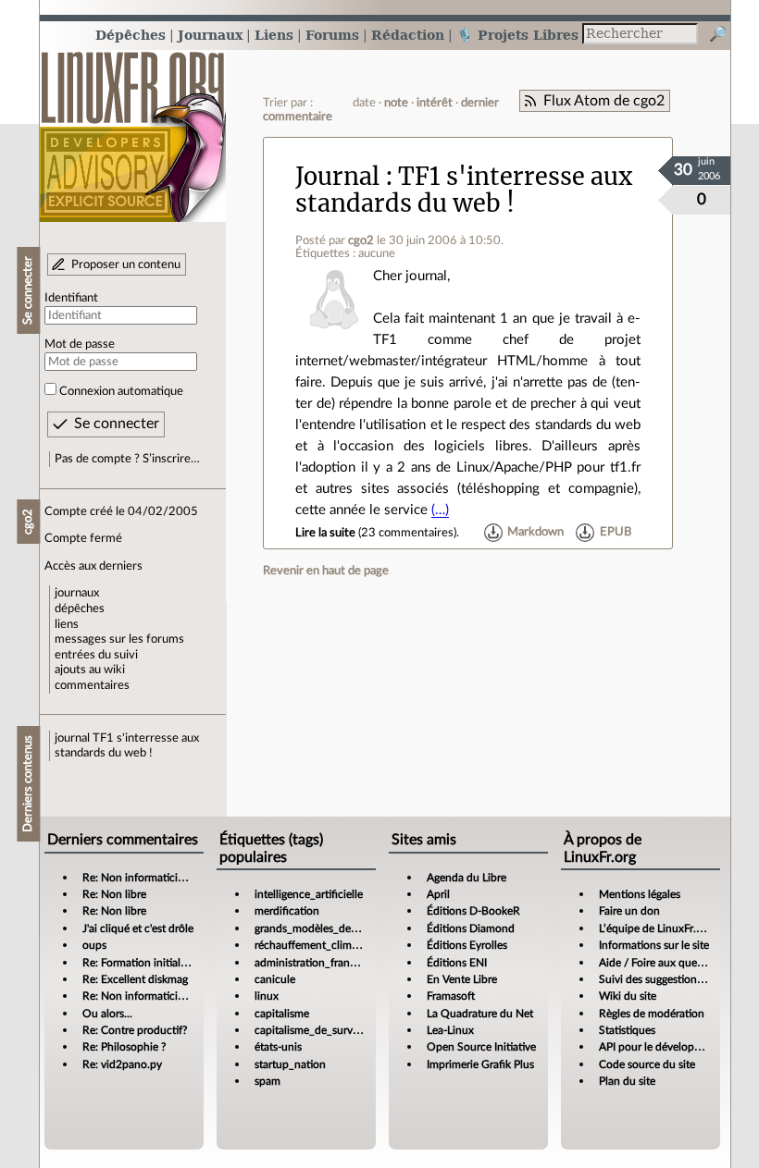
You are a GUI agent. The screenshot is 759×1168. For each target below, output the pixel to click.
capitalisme (282, 1013)
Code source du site (647, 1064)
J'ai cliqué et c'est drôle (137, 928)
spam (267, 1081)
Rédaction (407, 35)
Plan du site (627, 1081)
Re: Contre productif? (134, 1030)
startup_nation (290, 1064)
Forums (332, 35)
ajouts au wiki (90, 669)
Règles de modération (651, 1013)
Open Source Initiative (481, 1046)
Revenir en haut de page (326, 570)
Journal (337, 176)
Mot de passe (79, 344)
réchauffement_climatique (318, 945)
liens (67, 624)
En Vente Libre (462, 979)
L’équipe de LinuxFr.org (655, 928)
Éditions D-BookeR (473, 910)
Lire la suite (325, 532)
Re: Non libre (114, 894)
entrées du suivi (96, 654)
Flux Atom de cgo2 (604, 100)
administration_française (314, 962)
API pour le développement (665, 1046)
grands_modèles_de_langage (324, 928)
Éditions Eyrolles (467, 945)
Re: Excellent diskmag (135, 979)
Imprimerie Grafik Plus (480, 1064)
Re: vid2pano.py (122, 1064)
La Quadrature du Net (480, 1013)
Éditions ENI (457, 962)
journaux (77, 592)
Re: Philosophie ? (124, 1046)
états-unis (278, 1046)
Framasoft (451, 996)
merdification (287, 910)
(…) (440, 510)
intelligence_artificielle (309, 894)
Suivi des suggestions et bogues (675, 979)
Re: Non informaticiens (138, 877)
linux (267, 996)
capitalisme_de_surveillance (322, 1030)
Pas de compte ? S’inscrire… (127, 458)
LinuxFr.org (133, 127)
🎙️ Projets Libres (517, 35)
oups (94, 945)
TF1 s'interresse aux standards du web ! (463, 190)
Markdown (535, 532)
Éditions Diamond (471, 928)
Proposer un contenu (125, 264)
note (396, 102)
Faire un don (629, 910)
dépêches (80, 608)
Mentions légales (639, 894)
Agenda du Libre (466, 877)
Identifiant (71, 297)
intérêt (435, 102)
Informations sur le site (654, 945)
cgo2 (361, 240)
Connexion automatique (121, 391)
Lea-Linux (450, 1030)
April (438, 894)
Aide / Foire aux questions (662, 962)
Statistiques (627, 1030)
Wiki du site (627, 996)
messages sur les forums (119, 639)
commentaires (92, 685)
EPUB (615, 532)
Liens (274, 35)
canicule (275, 979)
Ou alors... (107, 1013)
